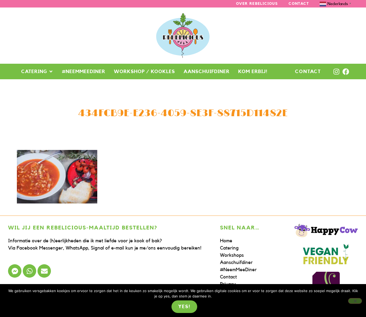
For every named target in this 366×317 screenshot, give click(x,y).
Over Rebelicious (257, 4)
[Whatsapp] (29, 271)
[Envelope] (44, 271)
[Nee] (355, 301)
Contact (299, 4)
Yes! (184, 306)
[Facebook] (345, 71)
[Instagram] (336, 71)
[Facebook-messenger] (14, 271)
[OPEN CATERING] (50, 71)
